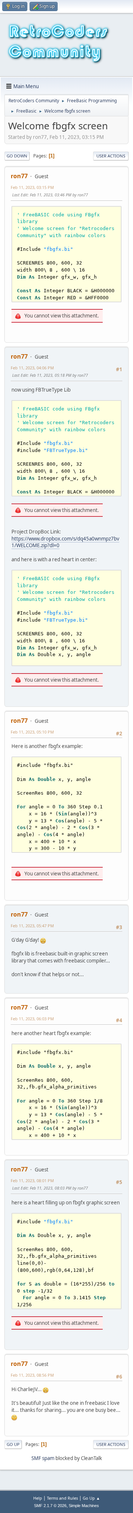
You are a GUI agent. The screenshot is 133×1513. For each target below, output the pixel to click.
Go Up (13, 1444)
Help (37, 1498)
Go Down (17, 156)
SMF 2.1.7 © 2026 (50, 1505)
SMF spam (42, 1458)
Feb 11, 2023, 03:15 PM (32, 187)
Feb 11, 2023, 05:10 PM (32, 732)
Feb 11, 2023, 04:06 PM (32, 367)
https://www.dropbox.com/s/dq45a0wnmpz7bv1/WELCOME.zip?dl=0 (65, 542)
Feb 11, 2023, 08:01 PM (32, 1180)
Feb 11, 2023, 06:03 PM (32, 1018)
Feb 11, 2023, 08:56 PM (32, 1375)
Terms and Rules (62, 1498)
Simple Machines (84, 1505)
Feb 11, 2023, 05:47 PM (32, 925)
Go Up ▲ (91, 1498)
